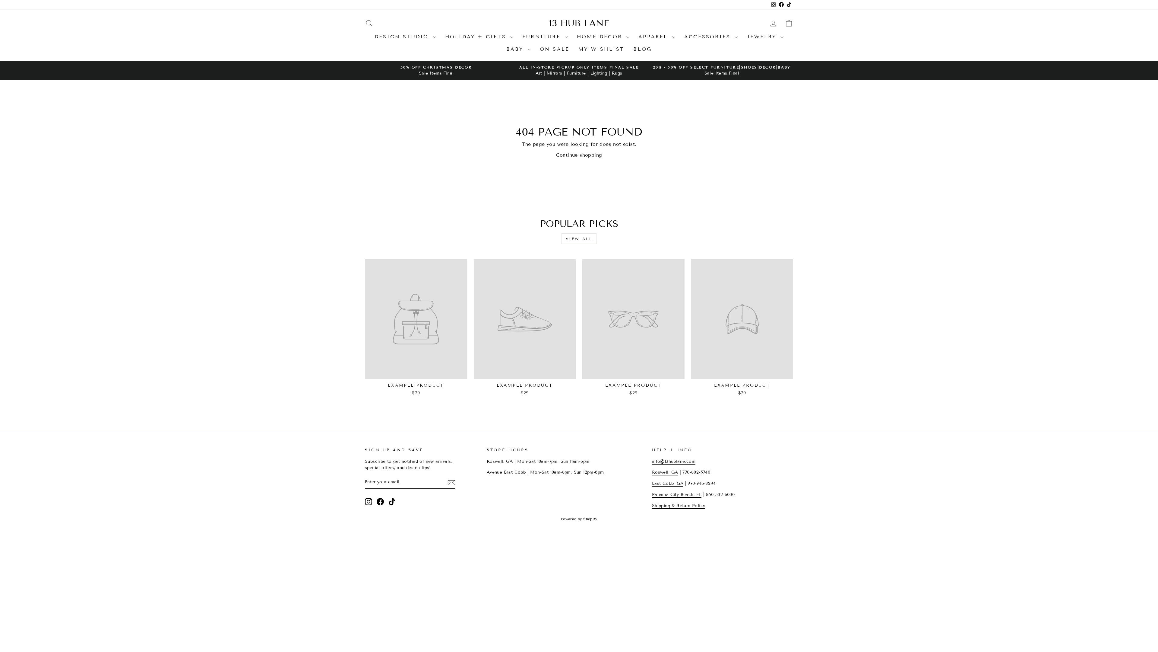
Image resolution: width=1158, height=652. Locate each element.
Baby (516, 49)
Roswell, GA (665, 472)
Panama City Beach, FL (676, 494)
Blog (642, 49)
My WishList (601, 49)
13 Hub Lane (579, 23)
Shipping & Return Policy (678, 505)
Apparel (654, 37)
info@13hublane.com (673, 461)
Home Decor (601, 37)
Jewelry (763, 37)
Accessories (708, 37)
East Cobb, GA (667, 483)
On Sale (554, 49)
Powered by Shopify (579, 518)
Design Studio (403, 37)
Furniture (542, 37)
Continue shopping (579, 155)
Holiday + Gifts (477, 37)
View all (579, 238)
